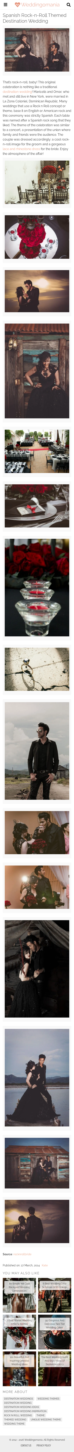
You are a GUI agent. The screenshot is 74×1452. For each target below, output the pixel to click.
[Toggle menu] (5, 5)
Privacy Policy (44, 1445)
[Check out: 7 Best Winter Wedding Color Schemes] (19, 1332)
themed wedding (15, 1419)
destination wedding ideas (21, 1407)
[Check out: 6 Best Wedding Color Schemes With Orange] (54, 1295)
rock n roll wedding (18, 1415)
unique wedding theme (46, 1419)
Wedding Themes (48, 1398)
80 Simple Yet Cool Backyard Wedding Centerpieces (19, 1287)
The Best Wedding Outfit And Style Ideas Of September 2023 (54, 1361)
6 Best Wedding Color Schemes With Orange (54, 1285)
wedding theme (14, 1423)
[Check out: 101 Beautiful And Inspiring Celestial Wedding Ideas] (19, 1368)
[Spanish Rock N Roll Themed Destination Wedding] (37, 70)
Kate (45, 1265)
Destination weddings (18, 1398)
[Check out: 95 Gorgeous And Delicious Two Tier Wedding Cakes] (54, 1332)
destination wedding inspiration (25, 1411)
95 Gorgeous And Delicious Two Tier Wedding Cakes (55, 1324)
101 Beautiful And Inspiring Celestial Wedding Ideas (19, 1361)
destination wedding (17, 92)
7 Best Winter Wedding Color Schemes (19, 1322)
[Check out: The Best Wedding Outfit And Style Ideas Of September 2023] (54, 1368)
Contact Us (26, 1445)
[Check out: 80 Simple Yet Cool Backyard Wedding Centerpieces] (19, 1295)
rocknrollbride (22, 1254)
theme (41, 1415)
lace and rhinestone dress (21, 149)
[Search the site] (69, 5)
